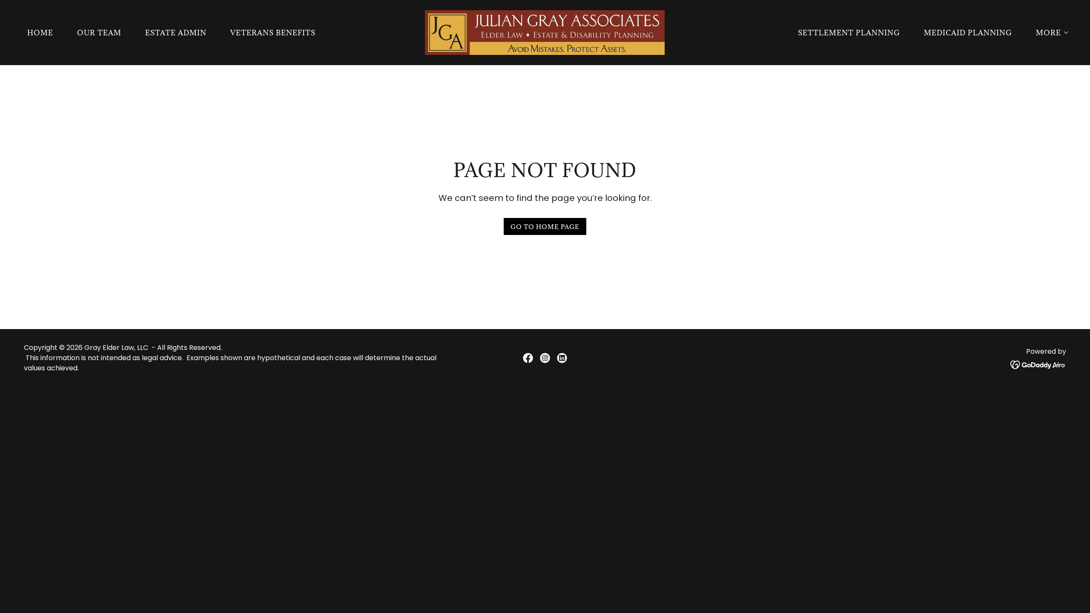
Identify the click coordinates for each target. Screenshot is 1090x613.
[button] (1049, 33)
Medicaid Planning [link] (968, 32)
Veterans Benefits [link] (273, 32)
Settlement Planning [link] (849, 32)
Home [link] (40, 32)
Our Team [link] (99, 32)
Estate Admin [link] (176, 32)
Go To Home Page (545, 227)
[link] (545, 31)
